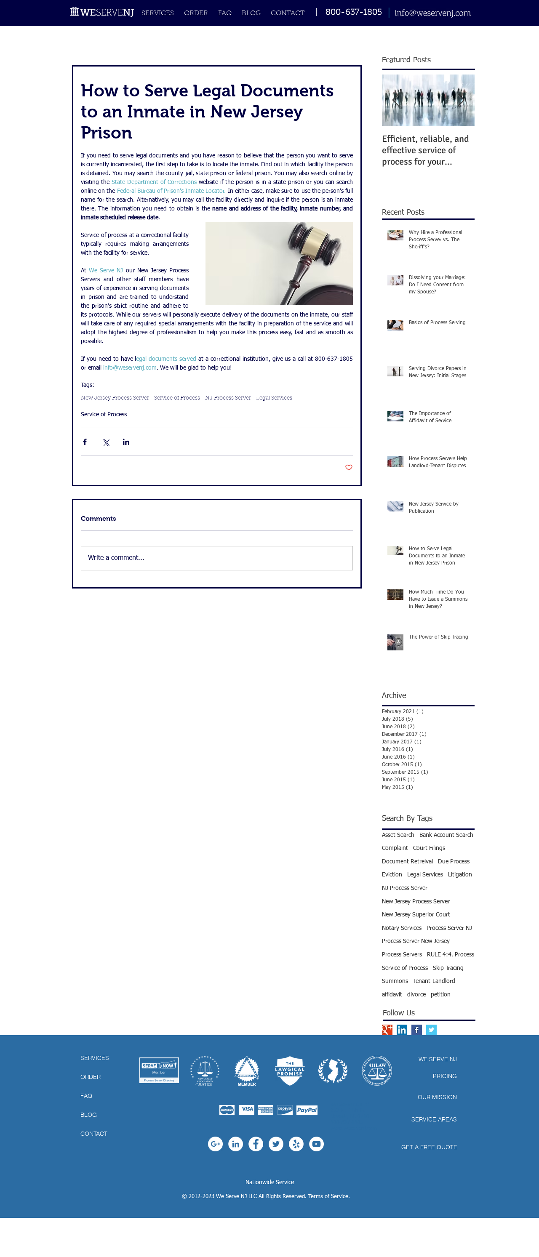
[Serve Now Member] (159, 1070)
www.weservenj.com (354, 1128)
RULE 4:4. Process (450, 955)
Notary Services (402, 928)
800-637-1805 (354, 12)
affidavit (392, 995)
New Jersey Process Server (115, 398)
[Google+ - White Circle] (215, 1144)
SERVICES (94, 1058)
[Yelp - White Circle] (296, 1144)
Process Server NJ (449, 928)
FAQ (86, 1096)
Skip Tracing (448, 968)
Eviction (392, 875)
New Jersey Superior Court (416, 915)
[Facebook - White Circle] (255, 1144)
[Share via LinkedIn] (126, 442)
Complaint (395, 848)
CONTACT (93, 1133)
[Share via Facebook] (85, 442)
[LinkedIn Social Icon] (402, 1030)
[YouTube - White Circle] (316, 1144)
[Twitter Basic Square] (431, 1030)
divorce (416, 995)
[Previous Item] (395, 100)
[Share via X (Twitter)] (105, 442)
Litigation (460, 875)
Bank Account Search (446, 835)
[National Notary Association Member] (246, 1071)
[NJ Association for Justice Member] (204, 1071)
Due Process (454, 862)
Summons (395, 981)
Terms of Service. (329, 1196)
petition (441, 995)
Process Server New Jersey (416, 941)
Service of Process (177, 398)
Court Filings (429, 848)
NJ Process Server (228, 398)
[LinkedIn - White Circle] (235, 1144)
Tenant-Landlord (434, 981)
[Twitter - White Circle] (276, 1144)
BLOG (88, 1115)
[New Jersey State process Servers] (332, 1071)
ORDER (90, 1077)
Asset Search (398, 835)
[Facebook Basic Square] (416, 1030)
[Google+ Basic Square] (387, 1030)
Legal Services (274, 398)
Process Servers (402, 955)
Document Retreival (407, 862)
